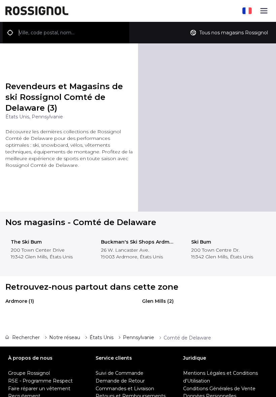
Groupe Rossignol (29, 373)
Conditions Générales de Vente (219, 389)
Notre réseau (64, 337)
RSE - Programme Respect (40, 381)
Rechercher (26, 337)
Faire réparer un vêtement (39, 389)
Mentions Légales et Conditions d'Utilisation (220, 377)
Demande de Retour (120, 381)
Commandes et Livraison (125, 389)
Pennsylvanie (138, 337)
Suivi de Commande (119, 373)
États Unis (101, 337)
